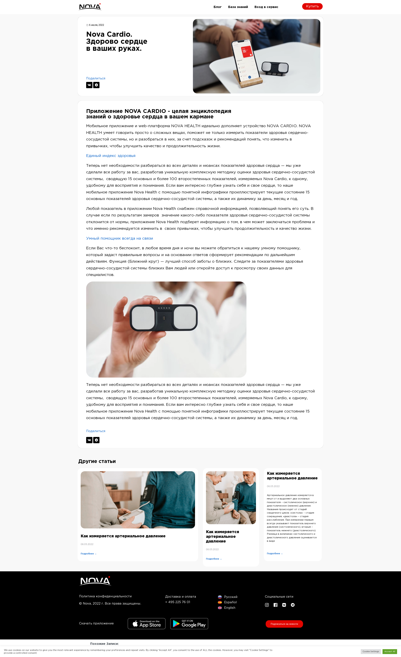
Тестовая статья (106, 652)
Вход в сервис (266, 7)
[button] (105, 596)
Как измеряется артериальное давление (123, 536)
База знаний (238, 7)
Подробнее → (89, 554)
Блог (218, 7)
